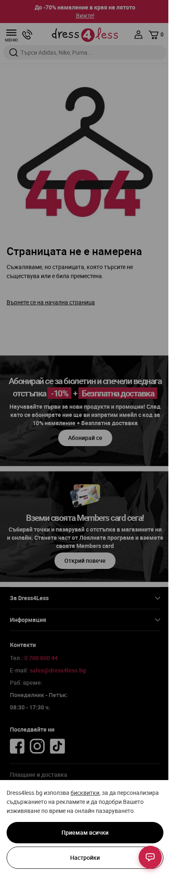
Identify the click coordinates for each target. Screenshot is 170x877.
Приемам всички (85, 832)
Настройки (85, 857)
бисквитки (85, 792)
